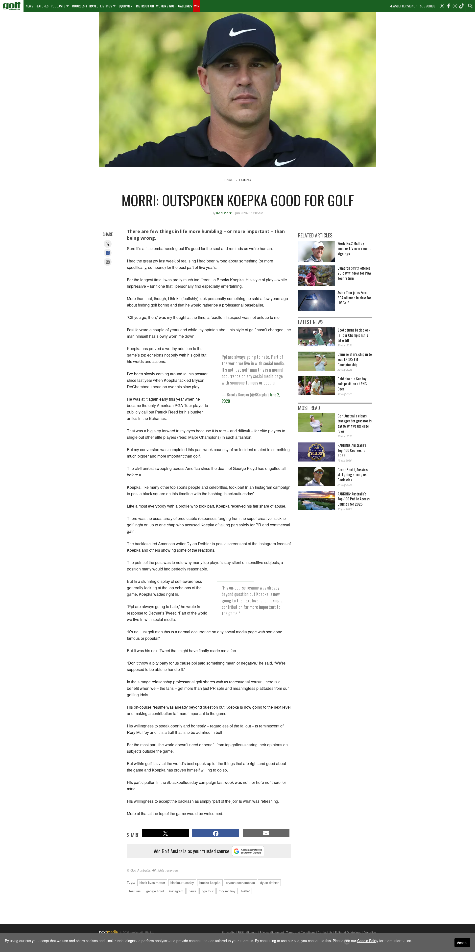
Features (41, 5)
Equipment (126, 5)
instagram (176, 891)
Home (228, 180)
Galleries (185, 5)
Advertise (369, 932)
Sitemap (251, 932)
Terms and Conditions (300, 932)
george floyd (155, 891)
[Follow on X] (442, 6)
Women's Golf (166, 5)
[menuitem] (12, 6)
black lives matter (152, 882)
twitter (245, 891)
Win (196, 5)
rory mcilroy (227, 891)
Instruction (145, 5)
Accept (462, 942)
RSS (241, 932)
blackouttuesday (182, 882)
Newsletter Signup (403, 5)
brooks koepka (209, 882)
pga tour (207, 891)
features (135, 891)
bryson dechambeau (240, 882)
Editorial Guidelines (348, 932)
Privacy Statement (272, 932)
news (192, 891)
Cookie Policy (367, 940)
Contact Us (325, 932)
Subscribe (427, 5)
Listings (106, 5)
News (29, 5)
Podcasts (58, 5)
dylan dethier (269, 882)
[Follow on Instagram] (455, 6)
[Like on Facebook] (448, 6)
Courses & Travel (85, 5)
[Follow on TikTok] (461, 6)
